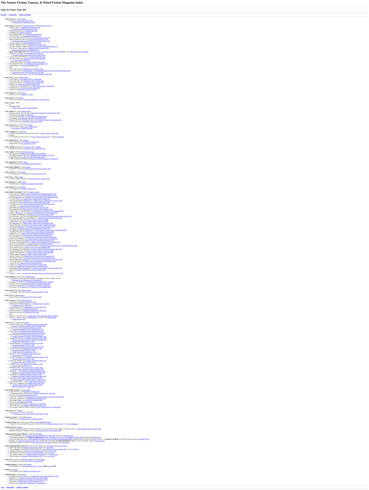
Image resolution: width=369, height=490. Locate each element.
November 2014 (39, 256)
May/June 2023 (40, 244)
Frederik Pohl (26, 69)
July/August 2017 (56, 216)
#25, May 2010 (40, 435)
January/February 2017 (39, 240)
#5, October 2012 (34, 81)
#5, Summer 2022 (31, 391)
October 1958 (34, 451)
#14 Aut (40, 466)
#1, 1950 (23, 345)
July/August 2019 (32, 266)
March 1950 (36, 338)
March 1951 (36, 360)
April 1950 (33, 343)
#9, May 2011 (28, 441)
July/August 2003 (50, 230)
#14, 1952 (23, 350)
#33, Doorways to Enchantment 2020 (35, 287)
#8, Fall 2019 (33, 153)
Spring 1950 (28, 333)
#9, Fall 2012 (40, 304)
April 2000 (37, 220)
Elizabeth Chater (27, 459)
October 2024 (26, 115)
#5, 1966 (25, 29)
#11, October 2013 (43, 86)
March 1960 (53, 71)
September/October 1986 (32, 184)
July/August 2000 (34, 202)
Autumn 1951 (31, 142)
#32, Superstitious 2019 (33, 157)
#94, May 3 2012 (46, 476)
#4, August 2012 (30, 88)
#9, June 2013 (34, 82)
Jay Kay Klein (26, 273)
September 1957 (34, 34)
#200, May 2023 (27, 395)
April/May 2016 (34, 254)
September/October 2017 (38, 194)
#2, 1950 (23, 341)
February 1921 (32, 471)
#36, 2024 (42, 155)
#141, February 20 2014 (33, 479)
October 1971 (41, 137)
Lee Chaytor (58, 446)
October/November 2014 (37, 209)
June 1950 (31, 328)
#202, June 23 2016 (33, 478)
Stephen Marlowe (28, 26)
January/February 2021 (40, 258)
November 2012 (43, 239)
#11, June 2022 (45, 393)
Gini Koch (27, 147)
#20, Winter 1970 (21, 60)
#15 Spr (49, 466)
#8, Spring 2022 (34, 405)
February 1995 (31, 270)
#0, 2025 (31, 164)
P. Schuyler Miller (27, 71)
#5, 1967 (28, 55)
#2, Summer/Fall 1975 (32, 419)
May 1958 (32, 447)
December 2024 (37, 116)
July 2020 (24, 402)
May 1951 (32, 348)
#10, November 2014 (35, 307)
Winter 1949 (28, 326)
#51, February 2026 (37, 99)
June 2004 (31, 263)
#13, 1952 (22, 355)
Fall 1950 (28, 329)
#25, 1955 (24, 352)
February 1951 (37, 357)
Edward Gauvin (69, 435)
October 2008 (39, 232)
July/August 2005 (42, 213)
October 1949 (31, 378)
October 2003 (32, 265)
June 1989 (34, 207)
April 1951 (32, 354)
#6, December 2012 (29, 84)
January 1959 (28, 189)
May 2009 (40, 251)
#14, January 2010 (32, 483)
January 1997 (42, 214)
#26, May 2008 (41, 442)
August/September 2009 (50, 439)
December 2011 (35, 148)
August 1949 (36, 324)
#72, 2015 (27, 302)
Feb (57, 51)
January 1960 (38, 69)
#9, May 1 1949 (38, 292)
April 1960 (43, 74)
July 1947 (39, 174)
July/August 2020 (40, 237)
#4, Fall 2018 (41, 282)
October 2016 (45, 242)
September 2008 (40, 252)
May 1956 (32, 36)
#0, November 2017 (27, 280)
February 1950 (31, 374)
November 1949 (33, 371)
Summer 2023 (33, 400)
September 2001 (37, 247)
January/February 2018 (41, 195)
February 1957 (38, 39)
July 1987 (48, 200)
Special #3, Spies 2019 (39, 285)
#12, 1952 (23, 362)
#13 (30, 466)
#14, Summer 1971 (23, 386)
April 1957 (35, 53)
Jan (49, 51)
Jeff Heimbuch (32, 317)
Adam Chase (74, 51)
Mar (60, 51)
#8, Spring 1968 (31, 41)
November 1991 (47, 249)
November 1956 (39, 48)
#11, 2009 (27, 94)
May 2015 (37, 199)
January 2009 (50, 218)
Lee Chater (49, 446)
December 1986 (41, 197)
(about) (44, 26)
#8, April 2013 (27, 89)
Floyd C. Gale (26, 74)
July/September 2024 (49, 120)
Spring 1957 (43, 46)
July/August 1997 (39, 204)
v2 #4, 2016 (32, 312)
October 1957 (56, 449)
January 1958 (31, 27)
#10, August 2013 (31, 79)
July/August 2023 (45, 397)
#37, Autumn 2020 (49, 407)
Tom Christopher (41, 422)
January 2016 (38, 169)
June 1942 (22, 128)
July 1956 (37, 45)
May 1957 (37, 57)
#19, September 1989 (49, 430)
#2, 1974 (55, 424)
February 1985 (30, 414)
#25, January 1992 (89, 429)
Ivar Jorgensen (83, 51)
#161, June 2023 (38, 404)
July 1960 (28, 72)
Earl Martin (60, 137)
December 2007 (49, 211)
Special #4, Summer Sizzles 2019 (36, 283)
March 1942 (29, 126)
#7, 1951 (23, 359)
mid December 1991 (40, 261)
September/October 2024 (35, 228)
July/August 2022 (35, 221)
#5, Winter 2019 (44, 159)
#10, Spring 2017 (34, 310)
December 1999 (38, 223)
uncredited (55, 316)
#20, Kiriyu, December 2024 (32, 118)
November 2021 (37, 398)
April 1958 (25, 32)
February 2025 (46, 113)
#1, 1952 (28, 143)
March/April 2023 (40, 225)
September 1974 (25, 50)
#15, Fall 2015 (21, 305)
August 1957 (41, 38)
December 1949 (31, 331)
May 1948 (24, 21)
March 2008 (38, 235)
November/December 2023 (38, 233)
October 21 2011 (31, 481)
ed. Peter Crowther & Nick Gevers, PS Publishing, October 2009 (55, 437)
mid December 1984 (59, 245)
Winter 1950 (27, 385)
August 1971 (50, 133)
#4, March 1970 (35, 453)
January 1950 (32, 335)
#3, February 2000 (31, 297)
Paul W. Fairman (34, 51)
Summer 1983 (40, 179)
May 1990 (47, 259)
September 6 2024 (31, 121)
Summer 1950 (29, 336)
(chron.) (23, 19)
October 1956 (35, 62)
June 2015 (31, 309)
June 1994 (41, 226)
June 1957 (31, 31)
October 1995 (47, 268)
